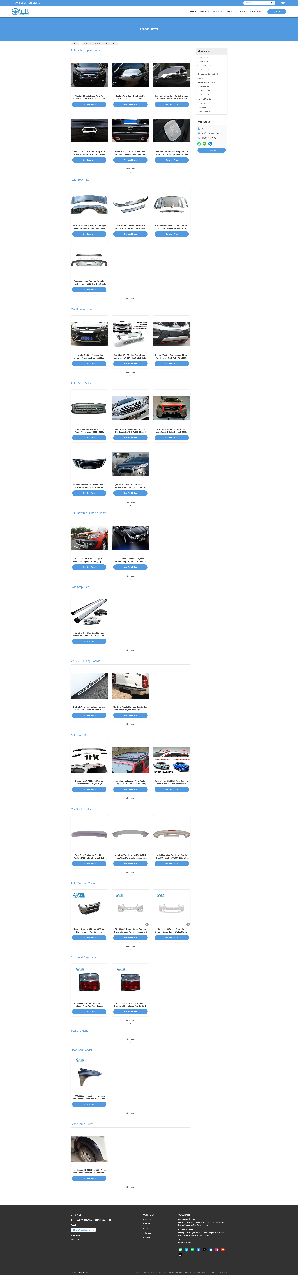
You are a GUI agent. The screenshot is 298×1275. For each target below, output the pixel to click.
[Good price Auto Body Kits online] (130, 301)
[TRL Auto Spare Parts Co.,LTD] (24, 11)
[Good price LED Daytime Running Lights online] (130, 579)
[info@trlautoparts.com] (210, 144)
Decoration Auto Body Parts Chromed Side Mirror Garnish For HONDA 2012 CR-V (171, 99)
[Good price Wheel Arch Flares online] (130, 1190)
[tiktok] (180, 1254)
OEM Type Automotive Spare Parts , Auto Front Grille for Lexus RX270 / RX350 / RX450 (171, 432)
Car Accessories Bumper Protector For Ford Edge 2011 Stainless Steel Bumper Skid (89, 284)
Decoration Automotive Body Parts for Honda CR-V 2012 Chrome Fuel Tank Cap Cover (171, 154)
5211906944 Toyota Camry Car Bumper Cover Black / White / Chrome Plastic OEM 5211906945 (171, 932)
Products (147, 1224)
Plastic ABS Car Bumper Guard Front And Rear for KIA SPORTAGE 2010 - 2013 (171, 358)
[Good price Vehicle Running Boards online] (130, 727)
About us (147, 1219)
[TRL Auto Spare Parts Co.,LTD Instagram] (211, 1249)
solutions (241, 11)
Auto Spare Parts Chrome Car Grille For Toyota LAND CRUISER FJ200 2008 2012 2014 (130, 432)
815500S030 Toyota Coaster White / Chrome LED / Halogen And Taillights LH (130, 1006)
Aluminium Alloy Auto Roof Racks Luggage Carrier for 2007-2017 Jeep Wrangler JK (130, 784)
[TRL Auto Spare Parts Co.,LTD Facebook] (198, 1249)
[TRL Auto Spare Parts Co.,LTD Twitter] (205, 1249)
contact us (255, 11)
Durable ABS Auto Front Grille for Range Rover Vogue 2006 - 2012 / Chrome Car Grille (89, 432)
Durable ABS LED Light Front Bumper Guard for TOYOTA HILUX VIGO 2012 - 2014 (130, 358)
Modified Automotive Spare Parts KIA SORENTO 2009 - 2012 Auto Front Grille (89, 487)
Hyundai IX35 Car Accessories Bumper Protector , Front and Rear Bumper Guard (89, 358)
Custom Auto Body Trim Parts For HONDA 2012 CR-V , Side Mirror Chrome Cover (130, 99)
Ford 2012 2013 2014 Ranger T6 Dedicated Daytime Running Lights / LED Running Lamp (89, 561)
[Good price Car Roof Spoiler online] (130, 875)
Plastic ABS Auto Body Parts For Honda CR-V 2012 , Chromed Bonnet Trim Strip (89, 99)
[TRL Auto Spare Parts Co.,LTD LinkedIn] (217, 1249)
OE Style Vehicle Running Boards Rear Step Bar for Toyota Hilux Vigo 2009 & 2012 (130, 710)
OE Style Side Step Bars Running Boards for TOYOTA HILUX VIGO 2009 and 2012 (89, 635)
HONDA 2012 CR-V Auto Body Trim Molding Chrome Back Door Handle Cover (89, 154)
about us (204, 11)
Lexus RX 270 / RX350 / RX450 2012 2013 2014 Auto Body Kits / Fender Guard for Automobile (130, 228)
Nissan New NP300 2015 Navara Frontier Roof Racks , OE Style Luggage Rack (89, 784)
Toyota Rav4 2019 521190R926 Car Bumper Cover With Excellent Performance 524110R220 (89, 932)
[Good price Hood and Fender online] (130, 1116)
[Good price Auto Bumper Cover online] (130, 949)
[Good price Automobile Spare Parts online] (130, 171)
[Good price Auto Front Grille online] (130, 505)
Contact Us (147, 1238)
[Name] (272, 3)
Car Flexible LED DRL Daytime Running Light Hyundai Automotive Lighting (130, 561)
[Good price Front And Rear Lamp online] (130, 1023)
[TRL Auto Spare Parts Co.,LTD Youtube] (223, 1249)
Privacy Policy (76, 1272)
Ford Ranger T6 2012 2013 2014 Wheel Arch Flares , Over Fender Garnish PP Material (89, 1173)
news (229, 11)
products (217, 11)
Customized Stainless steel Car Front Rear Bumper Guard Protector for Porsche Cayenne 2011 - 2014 (171, 228)
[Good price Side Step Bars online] (130, 653)
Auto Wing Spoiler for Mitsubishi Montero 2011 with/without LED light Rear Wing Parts (89, 858)
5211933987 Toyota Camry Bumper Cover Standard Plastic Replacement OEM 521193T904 (130, 932)
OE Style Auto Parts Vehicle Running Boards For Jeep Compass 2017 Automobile (89, 710)
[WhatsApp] (199, 144)
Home (193, 11)
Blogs (145, 1228)
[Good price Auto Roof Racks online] (130, 801)
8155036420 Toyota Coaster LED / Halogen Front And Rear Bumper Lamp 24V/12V (89, 1006)
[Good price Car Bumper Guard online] (130, 375)
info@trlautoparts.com (210, 133)
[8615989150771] (180, 1249)
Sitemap (85, 1272)
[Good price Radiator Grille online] (130, 1042)
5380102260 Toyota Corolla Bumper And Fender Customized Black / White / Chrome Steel (89, 1098)
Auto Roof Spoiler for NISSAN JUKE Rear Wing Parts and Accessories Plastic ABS (130, 858)
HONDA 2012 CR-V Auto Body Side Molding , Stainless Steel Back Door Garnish (130, 154)
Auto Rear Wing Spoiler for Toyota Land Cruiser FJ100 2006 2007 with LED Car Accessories (171, 858)
